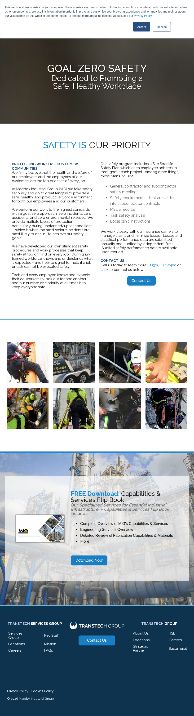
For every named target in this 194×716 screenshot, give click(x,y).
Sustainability (180, 648)
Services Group (15, 635)
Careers (14, 650)
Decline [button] (162, 27)
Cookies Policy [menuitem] (42, 691)
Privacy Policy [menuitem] (17, 691)
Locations (16, 644)
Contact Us (141, 280)
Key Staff (51, 635)
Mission (50, 644)
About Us (141, 633)
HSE (172, 633)
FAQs (48, 650)
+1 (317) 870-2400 (162, 265)
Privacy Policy (143, 15)
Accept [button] (141, 27)
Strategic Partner (140, 648)
